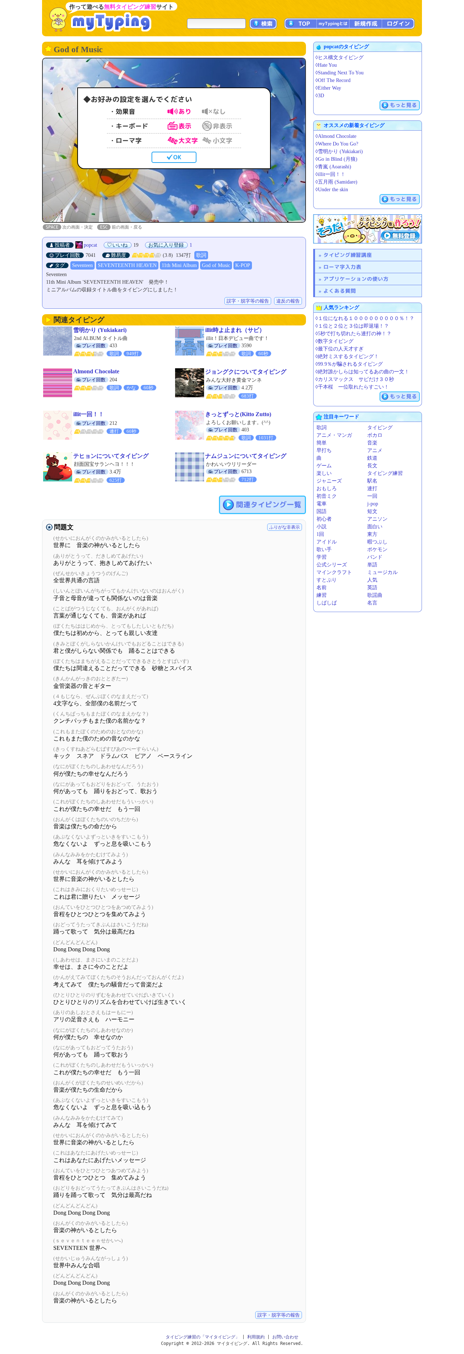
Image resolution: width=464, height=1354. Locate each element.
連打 (372, 488)
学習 (321, 557)
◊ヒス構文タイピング (339, 57)
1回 (320, 534)
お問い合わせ (285, 1336)
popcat (90, 245)
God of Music (216, 265)
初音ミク (326, 496)
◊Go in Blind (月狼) (336, 159)
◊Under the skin (331, 189)
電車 (321, 503)
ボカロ (374, 435)
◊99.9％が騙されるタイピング (349, 364)
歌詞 (201, 255)
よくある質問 (339, 291)
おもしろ (326, 488)
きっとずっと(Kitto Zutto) (238, 414)
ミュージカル (382, 572)
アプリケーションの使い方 (356, 279)
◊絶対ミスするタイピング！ (347, 356)
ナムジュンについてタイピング (245, 456)
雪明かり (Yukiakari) (100, 330)
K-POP (242, 265)
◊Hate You (326, 65)
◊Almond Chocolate (335, 136)
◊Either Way (328, 88)
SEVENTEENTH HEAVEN (127, 265)
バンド (374, 557)
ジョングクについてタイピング (245, 372)
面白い (374, 526)
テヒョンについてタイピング (111, 456)
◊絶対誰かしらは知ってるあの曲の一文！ (362, 371)
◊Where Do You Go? (336, 144)
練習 (321, 595)
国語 (321, 511)
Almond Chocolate (96, 371)
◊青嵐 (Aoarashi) (333, 166)
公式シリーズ (331, 564)
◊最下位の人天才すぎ (339, 349)
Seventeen (82, 265)
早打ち (324, 450)
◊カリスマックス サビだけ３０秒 (354, 379)
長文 (372, 465)
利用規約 (256, 1336)
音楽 (372, 443)
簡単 (321, 443)
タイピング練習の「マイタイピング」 (203, 1336)
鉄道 (372, 458)
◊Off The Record (333, 80)
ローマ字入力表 (342, 267)
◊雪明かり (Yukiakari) (339, 151)
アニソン (377, 519)
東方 (372, 534)
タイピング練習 (385, 473)
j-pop (372, 503)
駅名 (372, 481)
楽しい (324, 473)
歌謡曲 (374, 595)
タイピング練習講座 (347, 255)
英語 (372, 587)
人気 (372, 580)
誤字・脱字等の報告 (248, 301)
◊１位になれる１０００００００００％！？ (364, 318)
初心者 (324, 519)
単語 (372, 564)
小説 (321, 526)
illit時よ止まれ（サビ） (235, 330)
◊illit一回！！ (330, 174)
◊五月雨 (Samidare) (336, 182)
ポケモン (377, 549)
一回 (372, 496)
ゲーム (324, 465)
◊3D (319, 95)
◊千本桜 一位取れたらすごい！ (352, 387)
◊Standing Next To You (339, 72)
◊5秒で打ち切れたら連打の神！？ (353, 333)
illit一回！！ (88, 414)
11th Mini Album (179, 265)
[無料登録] (367, 228)
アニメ (374, 450)
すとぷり (326, 580)
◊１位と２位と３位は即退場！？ (352, 326)
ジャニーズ (329, 481)
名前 (321, 587)
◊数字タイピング (334, 341)
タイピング (380, 427)
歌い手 (324, 549)
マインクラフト (334, 572)
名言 (372, 603)
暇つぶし (377, 542)
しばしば (326, 603)
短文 (372, 511)
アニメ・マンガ (334, 435)
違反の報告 (288, 301)
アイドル (326, 542)
